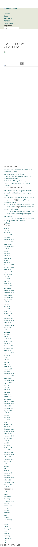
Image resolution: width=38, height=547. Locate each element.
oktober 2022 (8, 323)
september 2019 (9, 408)
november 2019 (9, 404)
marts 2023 (7, 311)
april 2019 (7, 420)
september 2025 (9, 246)
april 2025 (7, 256)
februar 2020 (8, 397)
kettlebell (6, 510)
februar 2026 (8, 235)
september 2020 (9, 380)
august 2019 (8, 411)
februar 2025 (8, 260)
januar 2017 (7, 475)
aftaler (6, 492)
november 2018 (9, 431)
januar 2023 (7, 316)
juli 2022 (6, 330)
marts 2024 (7, 283)
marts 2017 (7, 471)
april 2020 (7, 392)
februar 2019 (8, 424)
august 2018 (8, 438)
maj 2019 (7, 417)
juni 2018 (7, 443)
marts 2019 (7, 422)
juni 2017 (7, 466)
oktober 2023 (8, 295)
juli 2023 (6, 302)
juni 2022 (7, 332)
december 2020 (9, 374)
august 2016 (8, 484)
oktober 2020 (8, 378)
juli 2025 (6, 249)
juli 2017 (6, 464)
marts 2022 (7, 339)
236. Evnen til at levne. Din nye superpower (17, 191)
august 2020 (8, 383)
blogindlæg (7, 496)
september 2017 (9, 459)
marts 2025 (7, 258)
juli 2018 (6, 441)
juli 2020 (6, 385)
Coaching (7, 16)
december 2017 (9, 452)
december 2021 (9, 346)
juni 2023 (7, 304)
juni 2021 (7, 360)
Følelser (6, 503)
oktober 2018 (8, 434)
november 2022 (9, 320)
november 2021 (9, 348)
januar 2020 (7, 399)
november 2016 (9, 478)
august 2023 (8, 300)
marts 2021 (7, 367)
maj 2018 (7, 445)
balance (6, 494)
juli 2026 (6, 228)
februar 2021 (8, 369)
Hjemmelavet (8, 506)
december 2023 (9, 290)
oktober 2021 (8, 350)
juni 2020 (7, 387)
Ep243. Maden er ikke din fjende (14, 174)
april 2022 (7, 337)
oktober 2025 (8, 244)
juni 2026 (7, 230)
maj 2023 (7, 306)
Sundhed (6, 526)
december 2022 (9, 318)
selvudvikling (8, 519)
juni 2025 (7, 251)
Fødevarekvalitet (9, 501)
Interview (7, 508)
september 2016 (9, 482)
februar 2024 (8, 286)
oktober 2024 (8, 269)
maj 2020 (7, 390)
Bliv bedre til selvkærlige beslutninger (15, 181)
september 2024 (9, 272)
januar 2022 (7, 343)
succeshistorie (8, 522)
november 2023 (9, 293)
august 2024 (8, 274)
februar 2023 (8, 313)
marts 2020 (7, 394)
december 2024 (9, 265)
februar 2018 (8, 447)
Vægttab (6, 533)
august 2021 (8, 355)
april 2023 (7, 309)
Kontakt (7, 21)
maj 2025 (7, 253)
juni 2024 (7, 276)
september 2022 (9, 325)
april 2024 (7, 281)
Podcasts (7, 13)
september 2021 (9, 353)
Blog (6, 11)
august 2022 (8, 327)
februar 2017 (8, 473)
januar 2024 (7, 288)
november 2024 (9, 267)
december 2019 (9, 401)
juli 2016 (6, 487)
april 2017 (7, 468)
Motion (6, 515)
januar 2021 (7, 371)
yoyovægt (7, 536)
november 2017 (9, 454)
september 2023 (9, 297)
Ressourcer (8, 18)
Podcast (6, 517)
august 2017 (8, 461)
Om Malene (8, 23)
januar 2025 (7, 263)
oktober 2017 (8, 457)
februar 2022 (8, 341)
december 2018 (9, 429)
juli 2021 (6, 357)
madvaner (7, 513)
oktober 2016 (8, 480)
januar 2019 (7, 427)
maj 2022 (7, 334)
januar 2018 (7, 450)
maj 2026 (7, 232)
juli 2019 (6, 413)
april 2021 (7, 364)
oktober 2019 (8, 406)
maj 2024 (7, 279)
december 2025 (9, 239)
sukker (6, 524)
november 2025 (9, 242)
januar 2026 (7, 237)
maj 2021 (7, 362)
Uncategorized (8, 529)
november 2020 (9, 376)
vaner (5, 531)
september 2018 (9, 436)
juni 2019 (7, 415)
